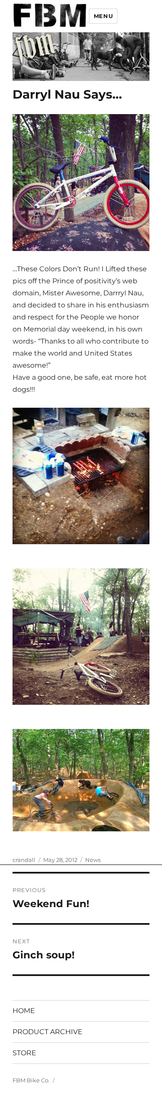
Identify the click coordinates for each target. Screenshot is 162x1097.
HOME (24, 1011)
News (93, 859)
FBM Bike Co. (31, 1080)
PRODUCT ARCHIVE (48, 1032)
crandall (24, 859)
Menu (103, 15)
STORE (24, 1053)
